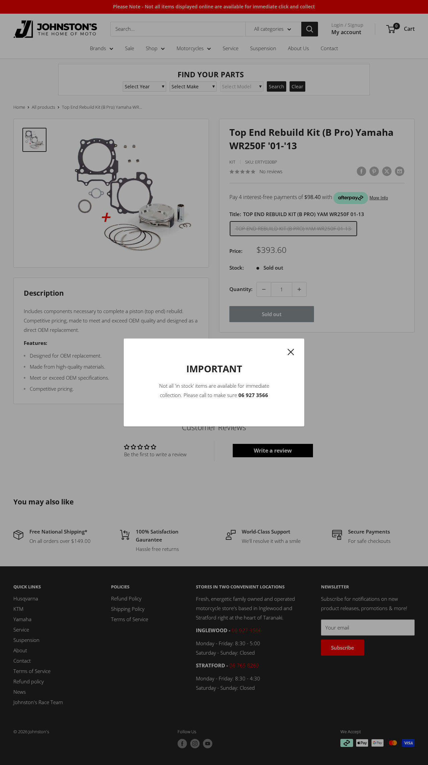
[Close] (291, 351)
